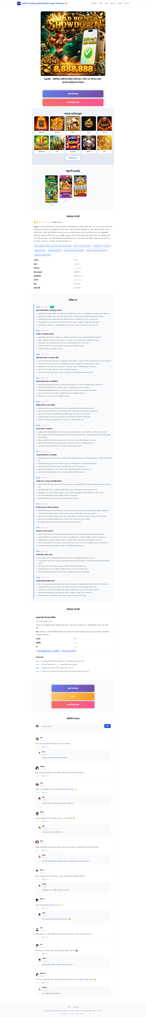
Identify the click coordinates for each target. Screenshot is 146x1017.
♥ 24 (37, 954)
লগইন (106, 3)
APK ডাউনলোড (73, 94)
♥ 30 (37, 821)
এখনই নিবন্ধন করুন (73, 102)
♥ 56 (37, 983)
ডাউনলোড (112, 3)
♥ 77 (37, 937)
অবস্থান (120, 3)
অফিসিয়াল (94, 3)
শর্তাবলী (68, 1007)
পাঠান (107, 726)
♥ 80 (37, 792)
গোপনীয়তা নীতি (75, 1007)
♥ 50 (37, 776)
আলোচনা (126, 3)
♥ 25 (37, 908)
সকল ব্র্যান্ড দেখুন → (73, 158)
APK (100, 3)
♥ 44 (37, 879)
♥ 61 (37, 850)
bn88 (36, 227)
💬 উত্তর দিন (45, 747)
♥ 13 (37, 747)
